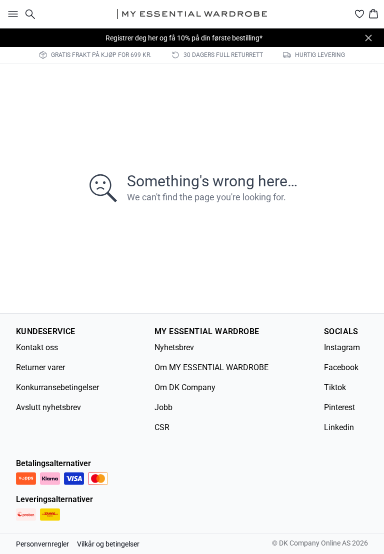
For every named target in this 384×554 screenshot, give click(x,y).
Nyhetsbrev (174, 347)
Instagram (342, 347)
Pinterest (339, 407)
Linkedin (339, 427)
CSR (162, 427)
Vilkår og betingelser (108, 544)
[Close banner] (368, 37)
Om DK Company (185, 387)
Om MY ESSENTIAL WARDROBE (211, 367)
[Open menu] (11, 14)
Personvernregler (42, 544)
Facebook (341, 367)
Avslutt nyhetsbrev (48, 407)
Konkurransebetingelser (57, 387)
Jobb (163, 407)
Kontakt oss (37, 347)
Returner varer (40, 367)
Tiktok (335, 387)
